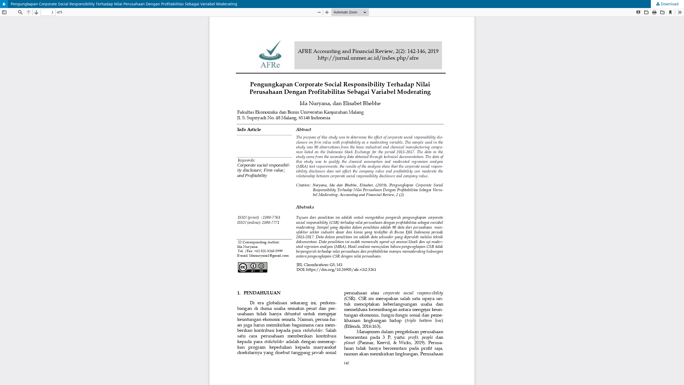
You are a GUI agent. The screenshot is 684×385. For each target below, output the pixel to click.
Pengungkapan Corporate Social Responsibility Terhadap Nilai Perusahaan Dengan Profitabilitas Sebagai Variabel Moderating (124, 3)
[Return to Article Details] (4, 4)
